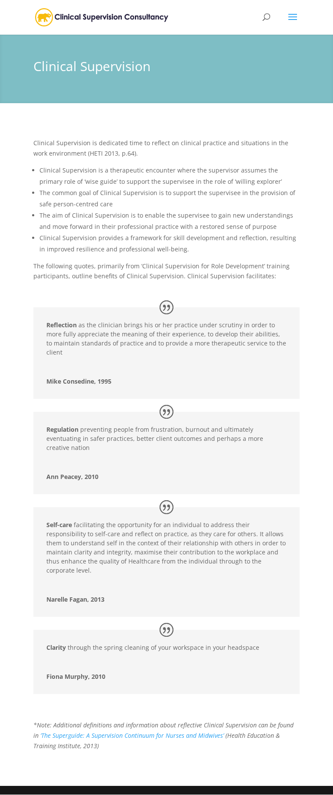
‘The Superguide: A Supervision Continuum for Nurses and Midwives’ (132, 735)
